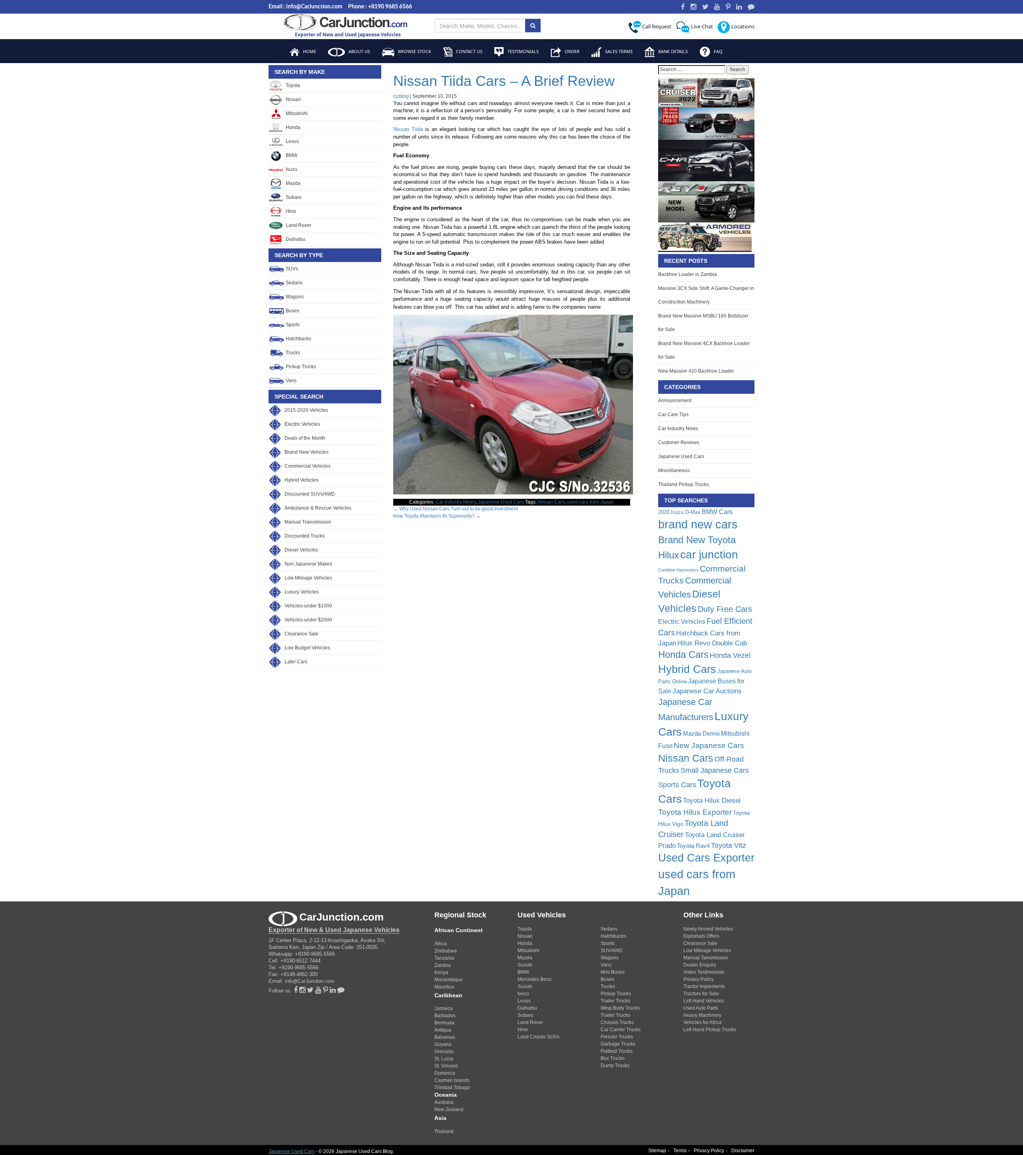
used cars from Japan (590, 502)
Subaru (293, 197)
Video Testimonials (703, 972)
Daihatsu (295, 239)
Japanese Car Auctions (707, 691)
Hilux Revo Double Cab (712, 643)
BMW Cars (717, 511)
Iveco (523, 993)
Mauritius (444, 987)
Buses (292, 311)
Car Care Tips (673, 414)
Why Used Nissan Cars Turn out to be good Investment (455, 509)
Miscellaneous (674, 470)
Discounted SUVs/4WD (310, 494)
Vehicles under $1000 (308, 606)
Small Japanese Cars (715, 770)
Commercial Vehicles (307, 466)
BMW (291, 155)
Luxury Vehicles (302, 592)
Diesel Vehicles (301, 550)
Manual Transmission (308, 522)
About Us (358, 51)
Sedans (294, 283)
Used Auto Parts (700, 1008)
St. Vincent (446, 1066)
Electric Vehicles (302, 424)
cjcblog (401, 96)
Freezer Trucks (617, 1037)
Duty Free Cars (725, 609)
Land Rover (298, 225)
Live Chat (701, 26)
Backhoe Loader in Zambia (687, 274)
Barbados (445, 1015)
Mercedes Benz (534, 979)
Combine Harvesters (678, 570)
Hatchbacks (298, 338)
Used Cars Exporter (706, 858)
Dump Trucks (615, 1065)
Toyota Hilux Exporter (695, 812)
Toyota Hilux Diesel (711, 800)
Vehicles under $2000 (308, 620)
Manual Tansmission (705, 958)
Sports (292, 324)
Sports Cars (677, 785)
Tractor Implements (704, 986)
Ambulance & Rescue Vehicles (318, 508)
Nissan (293, 99)
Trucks (292, 352)
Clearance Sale (301, 634)
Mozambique (448, 979)
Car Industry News (456, 502)
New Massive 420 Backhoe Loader (696, 371)
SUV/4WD (612, 950)
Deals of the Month (305, 438)
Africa (440, 944)
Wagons (294, 297)
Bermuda (444, 1023)
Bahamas (444, 1037)
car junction (709, 554)
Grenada (444, 1051)
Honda (293, 127)
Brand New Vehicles (306, 452)
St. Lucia (443, 1059)
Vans (291, 380)
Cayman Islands (452, 1080)
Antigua (442, 1030)
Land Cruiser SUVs (538, 1037)
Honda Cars (683, 654)
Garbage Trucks (618, 1044)
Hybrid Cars (687, 669)
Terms (680, 1150)
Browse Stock (414, 51)
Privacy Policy (698, 979)
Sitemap (657, 1150)
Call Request (656, 26)
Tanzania (444, 958)
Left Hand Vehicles (703, 1001)
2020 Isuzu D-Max (679, 512)
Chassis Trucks (617, 1022)
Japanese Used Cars (501, 502)
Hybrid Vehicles (301, 480)
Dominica (444, 1073)
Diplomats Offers (701, 936)
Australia (444, 1102)
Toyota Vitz (728, 845)
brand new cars (698, 524)
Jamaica (443, 1008)
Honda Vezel (730, 655)
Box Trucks (613, 1058)
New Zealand (449, 1109)
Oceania (445, 1094)
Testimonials (522, 51)
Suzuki (524, 965)
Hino (290, 211)
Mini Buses (613, 972)
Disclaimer (742, 1150)
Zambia (442, 965)
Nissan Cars (551, 502)
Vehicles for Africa (702, 1022)
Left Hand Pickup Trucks (709, 1029)
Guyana (443, 1044)
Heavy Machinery (702, 1015)
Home (309, 51)
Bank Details (672, 51)
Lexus (292, 141)
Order (571, 51)
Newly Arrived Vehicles (708, 929)
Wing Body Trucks (620, 1008)
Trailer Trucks (615, 1001)
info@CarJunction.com (309, 981)
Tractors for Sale (701, 993)
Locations (742, 26)
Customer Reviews (678, 442)
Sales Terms (618, 51)
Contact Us (468, 51)
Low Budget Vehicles (307, 648)
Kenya (441, 972)
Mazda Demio (701, 733)
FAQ (717, 51)
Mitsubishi (296, 113)
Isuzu (291, 169)
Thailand (444, 1131)
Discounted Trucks (305, 536)
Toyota (292, 85)
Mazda (293, 183)
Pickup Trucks (300, 366)
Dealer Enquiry (699, 965)
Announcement (674, 400)
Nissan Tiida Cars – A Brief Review (504, 81)
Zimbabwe (445, 951)
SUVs (291, 269)
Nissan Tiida (408, 129)
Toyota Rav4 (693, 845)
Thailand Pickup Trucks (683, 484)
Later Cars (296, 662)
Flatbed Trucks (617, 1051)
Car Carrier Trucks (621, 1029)
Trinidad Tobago (452, 1087)
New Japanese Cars (709, 745)
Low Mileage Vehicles (308, 578)
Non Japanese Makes (308, 564)
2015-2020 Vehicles (306, 410)
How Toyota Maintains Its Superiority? (437, 516)
